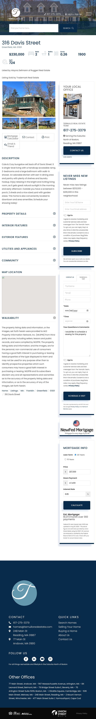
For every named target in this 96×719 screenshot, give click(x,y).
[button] (68, 28)
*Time (66, 316)
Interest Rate (69, 489)
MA (22, 390)
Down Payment (70, 478)
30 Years (81, 455)
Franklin (30, 390)
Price (65, 467)
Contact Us (77, 150)
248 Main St (24, 633)
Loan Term (68, 455)
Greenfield (42, 390)
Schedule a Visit (83, 278)
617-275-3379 (53, 14)
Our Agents (67, 157)
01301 (52, 390)
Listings (14, 390)
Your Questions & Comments (76, 327)
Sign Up (78, 14)
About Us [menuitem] (64, 635)
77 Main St (24, 641)
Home (5, 390)
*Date (65, 306)
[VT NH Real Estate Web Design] (59, 713)
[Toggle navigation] (88, 14)
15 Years (70, 459)
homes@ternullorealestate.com (32, 627)
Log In (70, 14)
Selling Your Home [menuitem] (69, 627)
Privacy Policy (74, 241)
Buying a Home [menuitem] (67, 631)
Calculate (76, 505)
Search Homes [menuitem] (67, 622)
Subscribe (76, 251)
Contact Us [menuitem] (65, 639)
